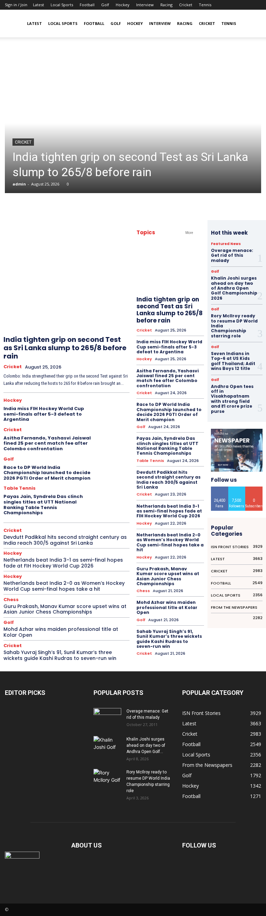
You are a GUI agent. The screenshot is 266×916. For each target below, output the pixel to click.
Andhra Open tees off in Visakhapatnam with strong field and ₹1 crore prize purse (232, 398)
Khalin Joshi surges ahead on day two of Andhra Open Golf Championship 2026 (234, 288)
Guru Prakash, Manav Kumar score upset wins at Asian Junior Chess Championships (64, 609)
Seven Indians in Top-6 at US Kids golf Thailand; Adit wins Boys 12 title (233, 361)
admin (19, 184)
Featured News (226, 244)
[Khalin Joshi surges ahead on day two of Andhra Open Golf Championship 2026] (107, 745)
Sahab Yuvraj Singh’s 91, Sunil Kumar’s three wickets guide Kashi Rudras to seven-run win (59, 655)
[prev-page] (102, 318)
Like (219, 489)
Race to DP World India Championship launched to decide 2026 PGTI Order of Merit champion (46, 472)
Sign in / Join (16, 4)
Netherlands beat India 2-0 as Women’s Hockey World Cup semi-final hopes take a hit (64, 586)
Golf (105, 4)
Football (87, 4)
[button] (253, 23)
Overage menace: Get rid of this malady (232, 255)
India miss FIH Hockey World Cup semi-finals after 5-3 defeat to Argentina (43, 414)
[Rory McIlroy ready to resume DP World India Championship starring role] (107, 778)
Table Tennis (19, 488)
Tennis (205, 4)
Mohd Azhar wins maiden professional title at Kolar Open (60, 632)
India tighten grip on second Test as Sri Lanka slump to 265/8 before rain (64, 348)
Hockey (123, 4)
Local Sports (62, 4)
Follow (236, 489)
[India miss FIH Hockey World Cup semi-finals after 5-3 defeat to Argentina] (114, 408)
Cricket (185, 4)
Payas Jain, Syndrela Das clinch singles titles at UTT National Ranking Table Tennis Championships (43, 504)
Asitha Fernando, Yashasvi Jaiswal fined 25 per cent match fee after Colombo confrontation (47, 443)
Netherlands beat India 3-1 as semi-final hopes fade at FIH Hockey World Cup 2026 (63, 562)
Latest (38, 4)
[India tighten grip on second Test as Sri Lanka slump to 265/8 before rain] (133, 123)
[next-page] (117, 318)
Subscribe (254, 489)
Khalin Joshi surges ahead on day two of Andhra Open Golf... (145, 745)
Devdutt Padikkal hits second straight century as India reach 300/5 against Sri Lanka (65, 540)
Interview (145, 4)
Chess (11, 599)
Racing (166, 4)
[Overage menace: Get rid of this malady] (107, 717)
